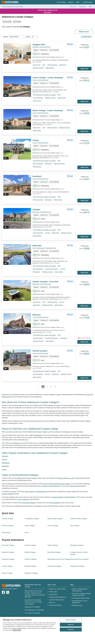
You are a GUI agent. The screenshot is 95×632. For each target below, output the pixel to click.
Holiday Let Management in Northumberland (80, 589)
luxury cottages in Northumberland (48, 486)
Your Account (88, 2)
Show (28, 37)
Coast (88, 394)
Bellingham (5, 463)
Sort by (5, 37)
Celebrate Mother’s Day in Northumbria (80, 601)
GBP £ (78, 2)
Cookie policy (53, 594)
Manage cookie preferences (57, 597)
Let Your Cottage (61, 2)
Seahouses (16, 443)
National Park (6, 397)
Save (71, 44)
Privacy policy (53, 591)
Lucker (58, 394)
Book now (84, 68)
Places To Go (73, 6)
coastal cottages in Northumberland (63, 497)
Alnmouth (5, 456)
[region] (47, 624)
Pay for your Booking (55, 605)
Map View (87, 36)
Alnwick (4, 459)
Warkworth (5, 466)
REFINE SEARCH (84, 31)
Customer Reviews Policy (56, 600)
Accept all (71, 629)
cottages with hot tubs (77, 486)
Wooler (4, 469)
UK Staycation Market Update (81, 598)
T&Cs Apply (47, 12)
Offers (90, 6)
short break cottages (28, 503)
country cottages (22, 499)
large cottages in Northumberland (36, 491)
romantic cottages (7, 494)
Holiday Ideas (82, 6)
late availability (55, 503)
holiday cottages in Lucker (65, 478)
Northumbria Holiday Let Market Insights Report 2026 (81, 594)
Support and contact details (57, 589)
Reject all (70, 624)
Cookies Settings (71, 620)
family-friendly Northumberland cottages (57, 484)
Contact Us (71, 2)
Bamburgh (38, 435)
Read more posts (77, 605)
